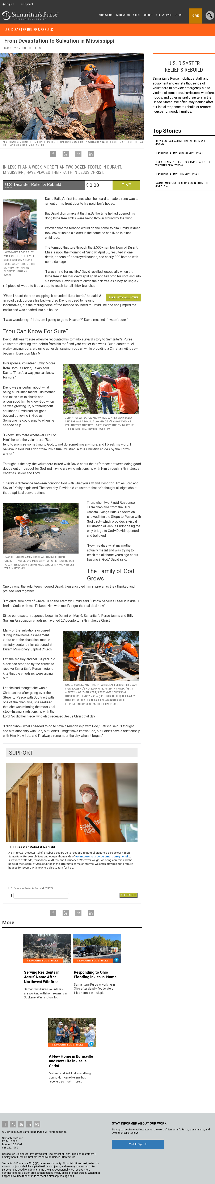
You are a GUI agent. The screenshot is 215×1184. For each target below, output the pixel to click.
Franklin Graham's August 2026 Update (179, 153)
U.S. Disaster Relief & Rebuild (29, 29)
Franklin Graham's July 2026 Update (177, 174)
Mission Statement (83, 1153)
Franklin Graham (27, 1157)
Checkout (128, 895)
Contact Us (68, 1157)
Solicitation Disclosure (15, 1153)
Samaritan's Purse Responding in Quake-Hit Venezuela (181, 184)
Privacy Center (38, 1153)
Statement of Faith (59, 1153)
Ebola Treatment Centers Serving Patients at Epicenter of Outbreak (183, 163)
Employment (9, 1157)
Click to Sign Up (138, 1144)
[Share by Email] (78, 156)
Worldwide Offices (49, 1157)
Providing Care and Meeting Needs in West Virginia (181, 142)
